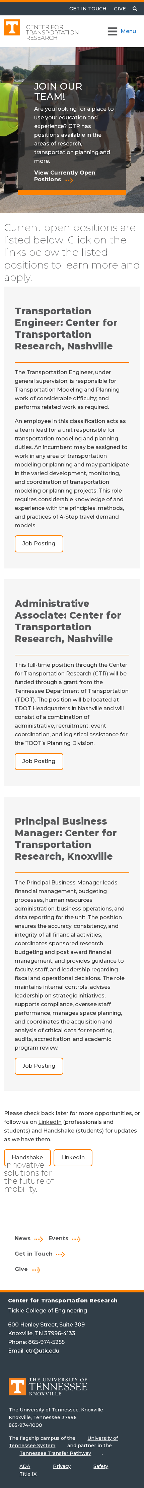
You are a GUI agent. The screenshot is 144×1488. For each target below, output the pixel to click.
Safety (100, 1466)
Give (120, 9)
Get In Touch (87, 9)
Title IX (28, 1474)
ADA (24, 1466)
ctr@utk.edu (42, 1351)
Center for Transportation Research (52, 32)
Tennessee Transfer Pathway (55, 1453)
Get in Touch (34, 1254)
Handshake (58, 1131)
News (23, 1238)
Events (58, 1238)
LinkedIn (50, 1122)
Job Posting (38, 543)
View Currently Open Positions (65, 176)
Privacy (62, 1466)
